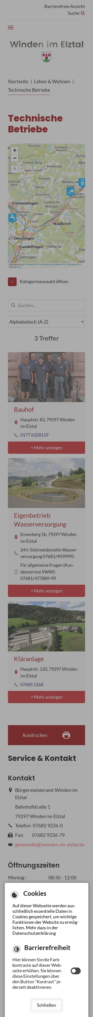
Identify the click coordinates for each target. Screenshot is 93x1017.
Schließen (46, 1005)
